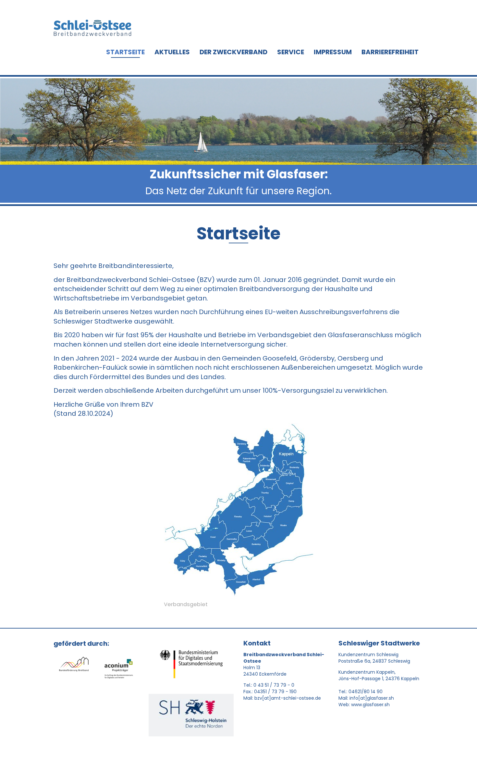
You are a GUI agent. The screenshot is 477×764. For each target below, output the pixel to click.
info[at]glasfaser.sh (371, 698)
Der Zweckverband (233, 52)
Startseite (125, 52)
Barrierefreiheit (390, 52)
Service (290, 52)
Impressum (333, 52)
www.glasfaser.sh (370, 704)
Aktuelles (172, 52)
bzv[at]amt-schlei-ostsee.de (287, 698)
